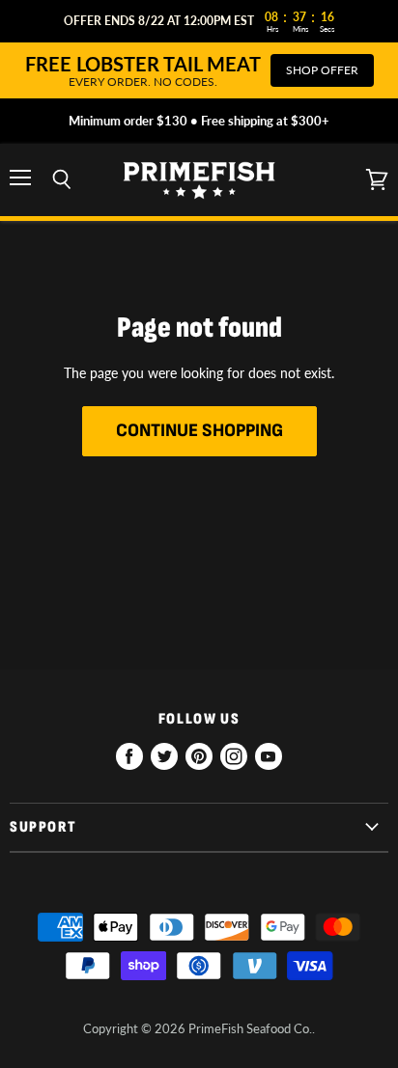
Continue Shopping (199, 431)
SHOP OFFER (322, 70)
